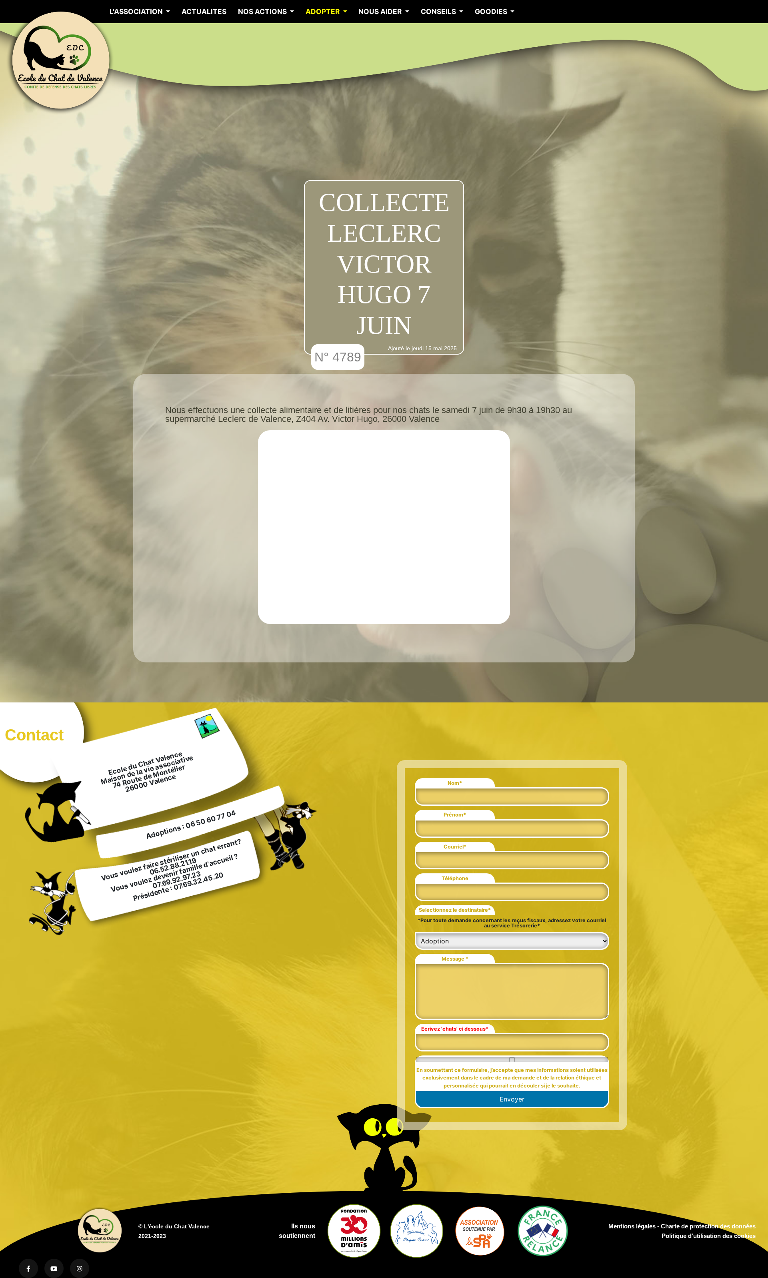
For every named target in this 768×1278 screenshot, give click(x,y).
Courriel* (455, 847)
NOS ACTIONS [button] (263, 11)
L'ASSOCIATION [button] (137, 11)
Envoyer (512, 1099)
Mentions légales (632, 1226)
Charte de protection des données (708, 1226)
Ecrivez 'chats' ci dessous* (454, 1029)
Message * (455, 959)
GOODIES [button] (492, 11)
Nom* (455, 783)
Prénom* (455, 815)
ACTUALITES (204, 11)
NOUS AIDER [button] (380, 11)
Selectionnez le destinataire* (455, 910)
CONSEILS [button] (439, 11)
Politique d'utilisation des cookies (709, 1235)
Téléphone (455, 878)
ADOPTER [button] (323, 11)
